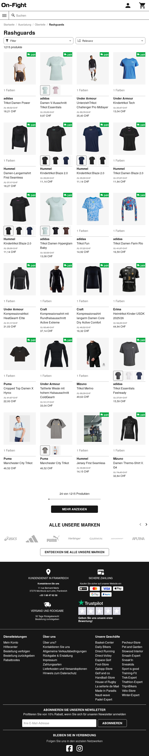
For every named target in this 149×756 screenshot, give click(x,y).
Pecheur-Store (131, 642)
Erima (117, 309)
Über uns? (49, 642)
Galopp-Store (103, 669)
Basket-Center (104, 642)
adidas (8, 98)
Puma (8, 384)
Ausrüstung (24, 24)
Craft (43, 309)
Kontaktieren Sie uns (48, 583)
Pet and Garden (132, 647)
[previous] (140, 525)
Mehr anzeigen (74, 509)
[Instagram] (79, 749)
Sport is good (130, 669)
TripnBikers (129, 686)
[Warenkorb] (142, 5)
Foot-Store (102, 664)
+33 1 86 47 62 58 (48, 595)
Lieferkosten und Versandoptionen (65, 669)
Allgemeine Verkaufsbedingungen (65, 651)
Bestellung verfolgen (16, 651)
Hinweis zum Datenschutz (59, 673)
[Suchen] (13, 15)
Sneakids (128, 664)
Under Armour (86, 98)
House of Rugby (105, 682)
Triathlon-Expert (132, 682)
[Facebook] (69, 749)
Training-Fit (129, 673)
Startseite (9, 24)
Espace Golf (103, 660)
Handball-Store (105, 677)
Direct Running (105, 651)
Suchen (21, 15)
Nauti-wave (102, 695)
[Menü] (4, 15)
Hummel (9, 168)
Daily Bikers (103, 647)
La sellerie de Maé (107, 686)
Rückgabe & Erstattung (58, 655)
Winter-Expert (130, 695)
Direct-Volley (103, 655)
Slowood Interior (132, 651)
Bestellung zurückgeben (47, 619)
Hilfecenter (10, 647)
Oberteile (40, 24)
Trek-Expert (129, 677)
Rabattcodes (11, 660)
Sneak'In (127, 660)
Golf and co (102, 673)
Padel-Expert (103, 699)
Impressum (50, 660)
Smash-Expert (131, 655)
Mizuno (82, 384)
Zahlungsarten (52, 664)
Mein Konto (10, 642)
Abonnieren (112, 723)
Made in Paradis (105, 690)
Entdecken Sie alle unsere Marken (74, 552)
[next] (146, 525)
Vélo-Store (129, 690)
